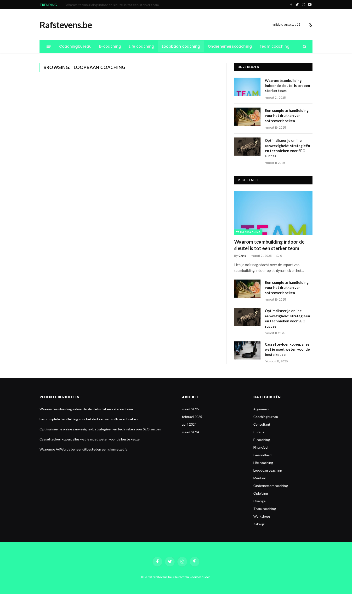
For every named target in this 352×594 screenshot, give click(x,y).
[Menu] (49, 46)
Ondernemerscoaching (230, 46)
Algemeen (261, 409)
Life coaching (141, 46)
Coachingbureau (75, 46)
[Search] (304, 46)
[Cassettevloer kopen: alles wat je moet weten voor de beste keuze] (247, 350)
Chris (242, 256)
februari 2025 (192, 417)
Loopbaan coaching (181, 46)
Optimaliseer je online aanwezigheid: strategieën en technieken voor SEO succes (287, 148)
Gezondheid (262, 455)
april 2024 (189, 424)
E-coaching (110, 46)
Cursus (258, 432)
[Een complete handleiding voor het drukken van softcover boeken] (247, 117)
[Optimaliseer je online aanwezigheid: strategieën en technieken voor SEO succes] (247, 146)
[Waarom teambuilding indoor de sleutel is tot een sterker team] (247, 87)
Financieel (260, 447)
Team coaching (275, 46)
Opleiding (260, 493)
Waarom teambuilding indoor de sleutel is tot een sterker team (287, 85)
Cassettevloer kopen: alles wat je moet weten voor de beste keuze (287, 349)
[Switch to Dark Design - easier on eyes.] (310, 25)
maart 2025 (190, 409)
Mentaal (259, 478)
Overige (259, 501)
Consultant (261, 424)
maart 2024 (190, 432)
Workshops (262, 516)
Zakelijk (259, 524)
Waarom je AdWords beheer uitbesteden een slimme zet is (83, 449)
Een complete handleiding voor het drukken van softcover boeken (114, 5)
